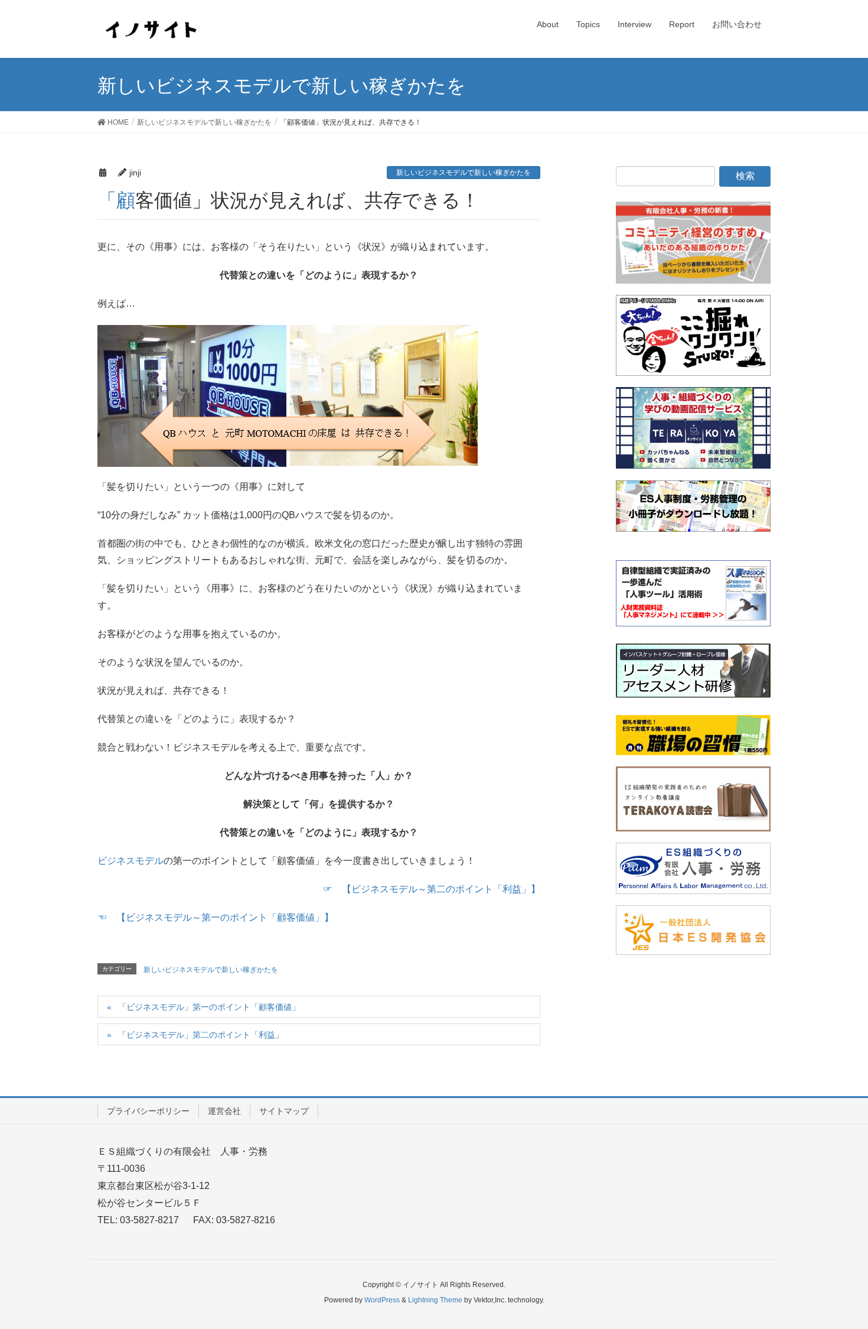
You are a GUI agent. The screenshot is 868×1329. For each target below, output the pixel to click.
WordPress (382, 1300)
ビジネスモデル (130, 861)
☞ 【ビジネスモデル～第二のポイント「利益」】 (431, 889)
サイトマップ (284, 1111)
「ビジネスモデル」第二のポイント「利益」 (200, 1034)
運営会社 (224, 1111)
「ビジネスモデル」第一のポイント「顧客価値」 (209, 1007)
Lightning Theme (435, 1300)
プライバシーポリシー (148, 1111)
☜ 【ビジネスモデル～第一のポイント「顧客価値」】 (215, 917)
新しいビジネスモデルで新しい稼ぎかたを (463, 172)
